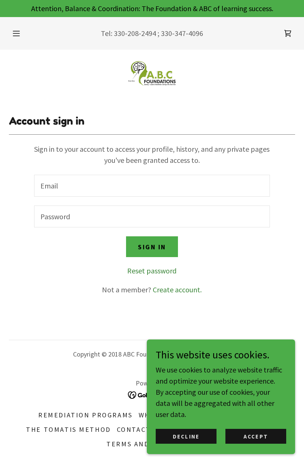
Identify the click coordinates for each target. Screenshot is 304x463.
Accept (256, 436)
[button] (21, 33)
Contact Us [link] (140, 429)
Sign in (152, 247)
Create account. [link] (177, 289)
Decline (186, 436)
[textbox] (152, 186)
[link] (287, 33)
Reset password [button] (151, 270)
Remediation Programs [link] (85, 415)
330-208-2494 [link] (135, 33)
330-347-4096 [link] (182, 33)
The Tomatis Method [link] (68, 429)
